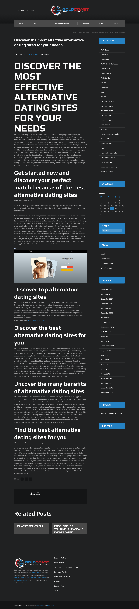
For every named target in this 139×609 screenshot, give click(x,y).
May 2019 (104, 364)
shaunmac (35, 494)
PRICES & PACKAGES (62, 23)
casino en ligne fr (107, 101)
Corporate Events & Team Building (67, 567)
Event (21, 23)
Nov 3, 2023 (19, 54)
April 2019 (105, 369)
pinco (103, 148)
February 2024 (106, 304)
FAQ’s (56, 591)
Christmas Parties (60, 572)
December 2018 (107, 388)
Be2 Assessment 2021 (29, 526)
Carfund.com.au (36, 573)
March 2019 (105, 374)
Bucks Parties (59, 563)
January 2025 (106, 294)
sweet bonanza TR (108, 158)
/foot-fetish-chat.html (36, 320)
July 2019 (104, 355)
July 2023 (104, 336)
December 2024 (107, 299)
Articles (37, 23)
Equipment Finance (20, 580)
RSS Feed (107, 426)
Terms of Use (40, 605)
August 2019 (106, 350)
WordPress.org (106, 268)
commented (112, 413)
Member (86, 23)
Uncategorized (84, 32)
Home (74, 32)
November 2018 (107, 393)
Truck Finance (41, 578)
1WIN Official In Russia (109, 64)
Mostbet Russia (107, 139)
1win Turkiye (106, 69)
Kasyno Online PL (107, 120)
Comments (45, 54)
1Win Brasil (105, 50)
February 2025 (106, 290)
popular (103, 413)
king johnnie (105, 125)
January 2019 (106, 383)
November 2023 (107, 318)
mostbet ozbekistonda (110, 134)
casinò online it (106, 115)
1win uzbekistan (107, 73)
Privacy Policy (50, 605)
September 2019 (107, 346)
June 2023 (105, 341)
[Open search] (120, 10)
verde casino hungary (109, 167)
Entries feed (106, 259)
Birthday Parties (60, 558)
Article (103, 83)
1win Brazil (105, 55)
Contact (116, 23)
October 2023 (106, 322)
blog (102, 92)
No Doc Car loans (30, 578)
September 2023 (107, 327)
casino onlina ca (107, 106)
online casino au (107, 144)
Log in (103, 254)
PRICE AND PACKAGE (62, 577)
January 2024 (106, 308)
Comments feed (107, 263)
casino (103, 97)
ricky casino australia (109, 153)
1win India (105, 59)
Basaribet (105, 87)
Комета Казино (107, 172)
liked (120, 413)
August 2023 (106, 332)
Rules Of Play (59, 586)
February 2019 (106, 379)
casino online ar (107, 111)
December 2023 (107, 313)
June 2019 (105, 360)
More (101, 23)
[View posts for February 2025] (119, 193)
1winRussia (105, 78)
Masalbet (104, 129)
